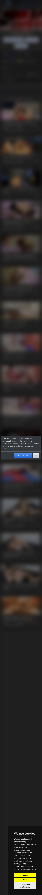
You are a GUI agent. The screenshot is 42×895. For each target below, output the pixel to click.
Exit (36, 455)
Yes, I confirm (23, 455)
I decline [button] (25, 880)
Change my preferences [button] (25, 886)
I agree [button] (25, 875)
